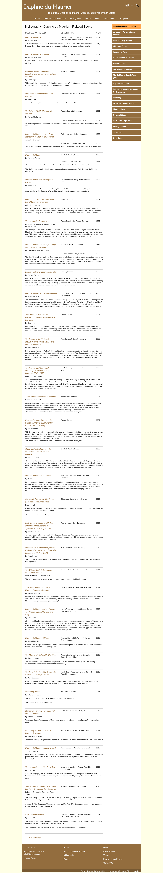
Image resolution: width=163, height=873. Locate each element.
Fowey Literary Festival (113, 859)
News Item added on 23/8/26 (124, 26)
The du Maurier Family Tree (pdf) (124, 76)
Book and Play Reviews (123, 40)
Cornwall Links (119, 115)
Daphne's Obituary (121, 83)
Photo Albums (110, 19)
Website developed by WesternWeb (93, 871)
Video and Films (119, 46)
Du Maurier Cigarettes (122, 121)
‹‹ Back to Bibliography (33, 838)
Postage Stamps (120, 126)
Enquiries (124, 19)
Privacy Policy (30, 858)
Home (37, 19)
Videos (106, 855)
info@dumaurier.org (32, 854)
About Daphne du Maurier (55, 19)
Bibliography (75, 19)
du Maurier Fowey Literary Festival (124, 33)
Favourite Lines (119, 64)
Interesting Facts (120, 52)
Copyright (117, 138)
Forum (88, 19)
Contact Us (108, 863)
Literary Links (119, 109)
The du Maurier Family (122, 69)
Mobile (136, 871)
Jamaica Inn (118, 132)
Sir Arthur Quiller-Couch (123, 103)
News (97, 19)
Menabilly (117, 98)
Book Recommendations (123, 58)
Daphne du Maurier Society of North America (125, 90)
